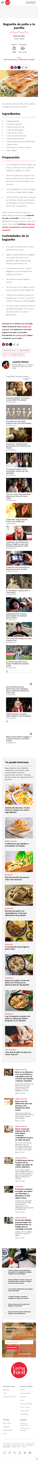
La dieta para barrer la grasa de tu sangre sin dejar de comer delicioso (24, 1163)
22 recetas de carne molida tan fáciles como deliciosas (19, 1312)
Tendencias (9, 978)
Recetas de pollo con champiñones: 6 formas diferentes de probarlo (16, 913)
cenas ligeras (24, 350)
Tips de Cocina (10, 1049)
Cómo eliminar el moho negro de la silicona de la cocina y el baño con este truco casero (20, 1281)
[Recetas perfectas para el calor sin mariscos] (19, 861)
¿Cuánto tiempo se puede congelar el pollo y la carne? (18, 1297)
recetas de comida (26, 59)
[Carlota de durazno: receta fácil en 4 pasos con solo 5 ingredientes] (19, 794)
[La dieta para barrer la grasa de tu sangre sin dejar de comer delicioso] (8, 1160)
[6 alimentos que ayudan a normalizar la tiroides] (19, 827)
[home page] (7, 2)
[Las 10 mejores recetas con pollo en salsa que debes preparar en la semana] (19, 1000)
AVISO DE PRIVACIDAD (24, 1353)
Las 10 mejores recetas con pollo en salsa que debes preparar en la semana (17, 1018)
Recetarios (9, 875)
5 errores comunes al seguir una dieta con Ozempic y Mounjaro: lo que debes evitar (23, 1193)
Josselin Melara (19, 39)
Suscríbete (30, 2)
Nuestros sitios (26, 1386)
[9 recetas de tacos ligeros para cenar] (19, 931)
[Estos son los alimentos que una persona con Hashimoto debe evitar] (8, 1101)
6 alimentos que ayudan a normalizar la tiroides (16, 845)
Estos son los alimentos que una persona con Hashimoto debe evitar (23, 1105)
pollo (5, 354)
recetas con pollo (17, 354)
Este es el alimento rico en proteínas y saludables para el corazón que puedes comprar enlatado (24, 1076)
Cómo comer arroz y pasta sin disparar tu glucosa (19, 1305)
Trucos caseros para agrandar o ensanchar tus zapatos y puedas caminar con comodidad (20, 1272)
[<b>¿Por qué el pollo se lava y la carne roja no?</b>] (19, 1036)
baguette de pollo (9, 350)
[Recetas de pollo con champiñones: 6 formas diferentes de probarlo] (19, 895)
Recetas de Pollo (11, 59)
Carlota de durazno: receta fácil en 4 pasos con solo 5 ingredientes (17, 810)
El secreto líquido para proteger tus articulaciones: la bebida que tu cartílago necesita (23, 1224)
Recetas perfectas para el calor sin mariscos (17, 878)
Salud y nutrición (11, 841)
